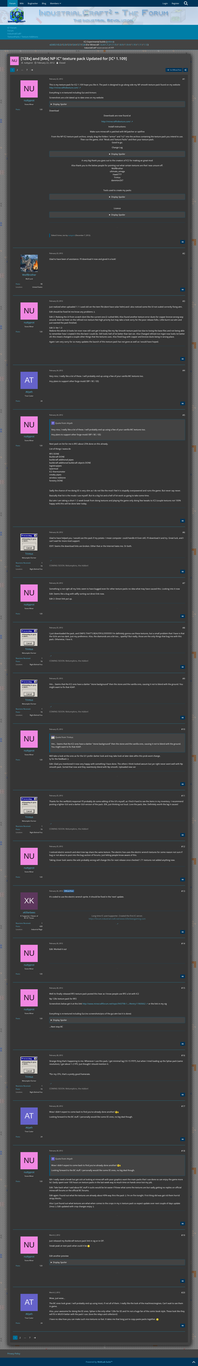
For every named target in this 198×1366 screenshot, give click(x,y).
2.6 (74, 44)
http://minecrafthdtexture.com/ (64, 87)
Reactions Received (23, 563)
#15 (183, 988)
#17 (183, 1106)
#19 (183, 1235)
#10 (183, 729)
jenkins (110, 41)
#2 (184, 253)
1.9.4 (127, 44)
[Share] (185, 70)
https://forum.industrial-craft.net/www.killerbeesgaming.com (117, 918)
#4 (184, 370)
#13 (183, 891)
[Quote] (182, 242)
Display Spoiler (60, 104)
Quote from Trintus (64, 737)
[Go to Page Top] (194, 1362)
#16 (183, 1055)
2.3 (64, 44)
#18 (183, 1150)
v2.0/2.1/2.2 (55, 44)
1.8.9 (120, 44)
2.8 (83, 44)
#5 (184, 415)
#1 (184, 79)
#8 (184, 627)
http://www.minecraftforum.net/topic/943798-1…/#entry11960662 (114, 1003)
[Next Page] (31, 70)
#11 (183, 795)
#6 (184, 532)
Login (165, 3)
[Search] (186, 3)
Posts (18, 109)
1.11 (140, 44)
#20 (183, 1292)
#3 (184, 301)
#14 (183, 943)
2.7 (79, 44)
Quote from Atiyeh (64, 423)
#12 (183, 846)
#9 (184, 678)
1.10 (134, 44)
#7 (184, 583)
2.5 (69, 44)
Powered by (99, 1361)
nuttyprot (28, 62)
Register (175, 3)
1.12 (146, 44)
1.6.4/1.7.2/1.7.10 (108, 44)
